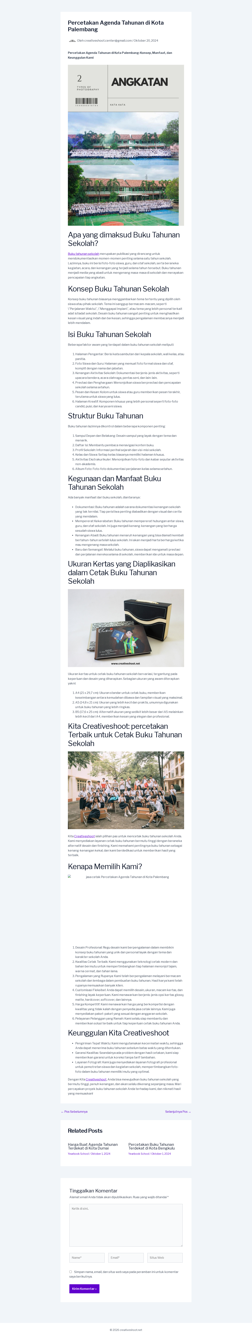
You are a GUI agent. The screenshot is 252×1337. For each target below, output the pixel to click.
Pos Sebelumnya (74, 1111)
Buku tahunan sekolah (83, 254)
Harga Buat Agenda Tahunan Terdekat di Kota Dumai (93, 1146)
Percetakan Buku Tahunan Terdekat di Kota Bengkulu (151, 1146)
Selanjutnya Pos (178, 1111)
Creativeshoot (84, 836)
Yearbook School (78, 1153)
